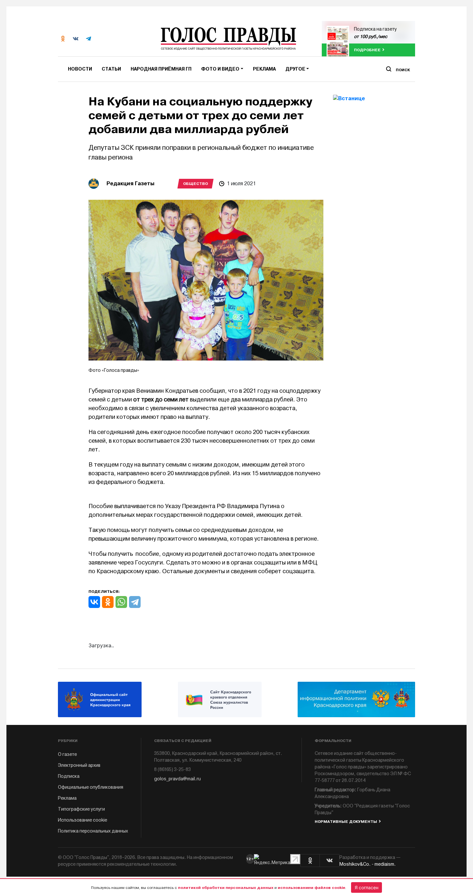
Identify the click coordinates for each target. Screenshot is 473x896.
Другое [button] (295, 69)
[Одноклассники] (108, 602)
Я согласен (366, 887)
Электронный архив (79, 765)
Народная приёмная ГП (161, 69)
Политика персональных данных (93, 831)
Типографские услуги (81, 809)
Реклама (264, 69)
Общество (195, 183)
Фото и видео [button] (220, 69)
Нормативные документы (346, 821)
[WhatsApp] (121, 602)
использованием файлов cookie (311, 887)
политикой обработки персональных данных (226, 887)
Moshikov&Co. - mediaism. (367, 864)
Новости (80, 69)
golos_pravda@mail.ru (177, 779)
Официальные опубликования (90, 787)
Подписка (68, 776)
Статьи (111, 69)
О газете (67, 754)
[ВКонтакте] (94, 602)
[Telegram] (135, 602)
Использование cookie (82, 820)
